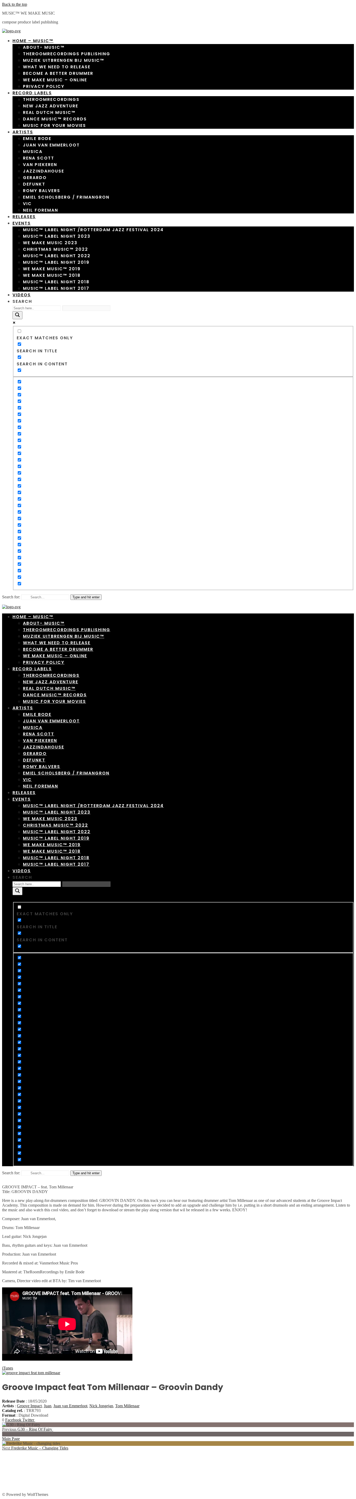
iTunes (7, 1368)
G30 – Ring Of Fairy (27, 1429)
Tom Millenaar (127, 1406)
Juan (47, 1406)
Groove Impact (29, 1406)
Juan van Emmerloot (70, 1406)
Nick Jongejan (101, 1406)
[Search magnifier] (17, 315)
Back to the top (14, 4)
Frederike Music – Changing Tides (35, 1448)
